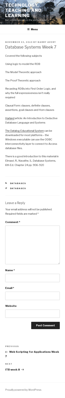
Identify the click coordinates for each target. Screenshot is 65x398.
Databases (18, 183)
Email (9, 288)
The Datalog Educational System (24, 130)
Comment (12, 222)
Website (11, 306)
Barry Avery (47, 42)
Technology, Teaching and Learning (23, 10)
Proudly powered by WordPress (23, 389)
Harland (9, 118)
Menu (34, 29)
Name (10, 270)
